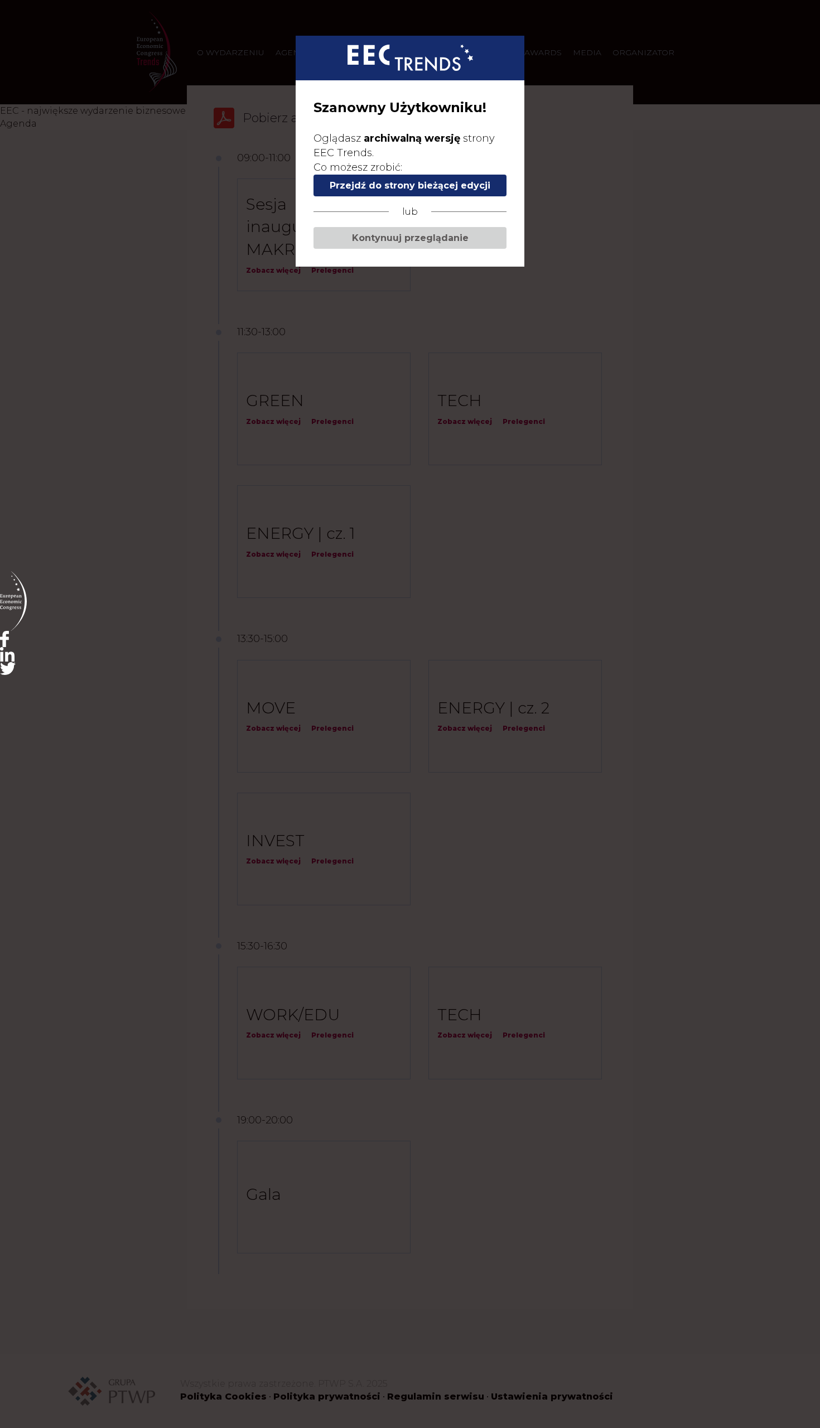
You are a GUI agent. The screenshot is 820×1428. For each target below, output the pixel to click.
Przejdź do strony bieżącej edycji (410, 185)
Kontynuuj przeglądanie (410, 238)
